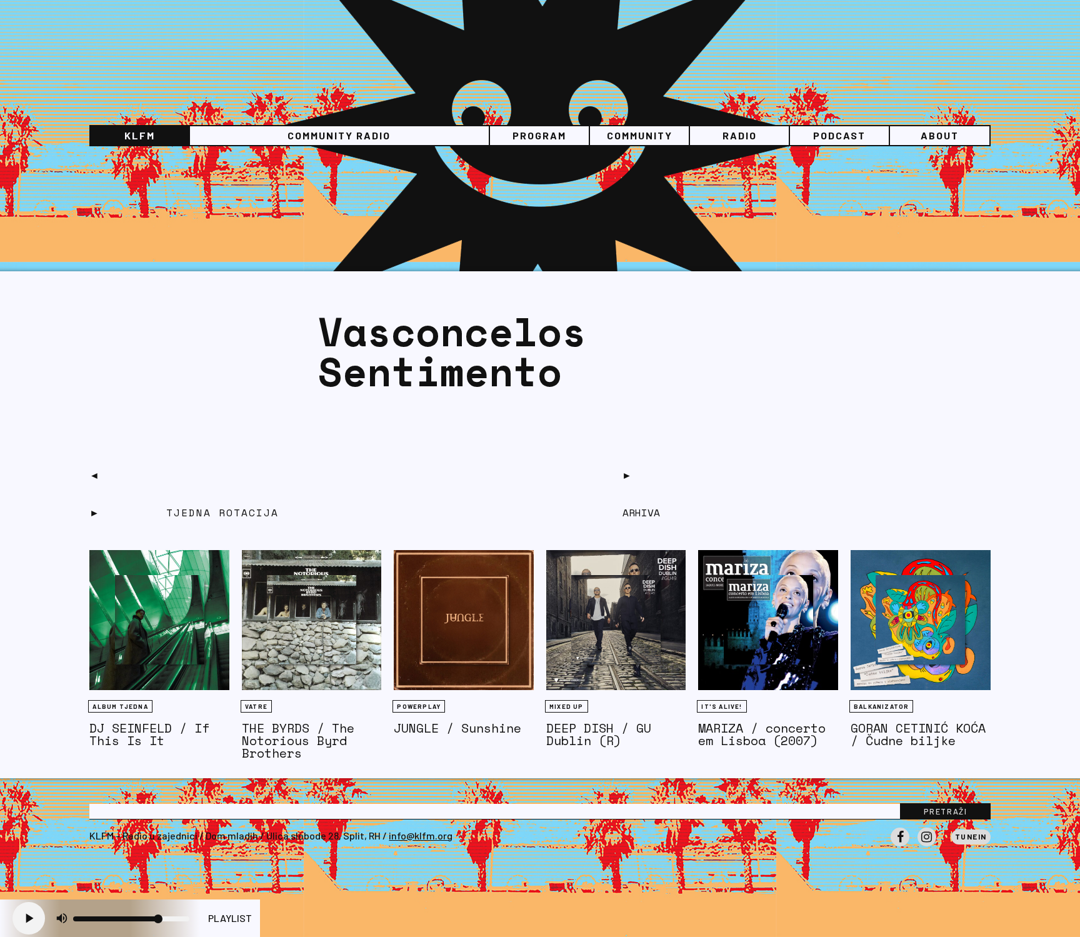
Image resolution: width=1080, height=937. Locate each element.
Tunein (971, 836)
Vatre (256, 706)
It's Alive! (721, 706)
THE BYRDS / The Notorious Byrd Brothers (298, 740)
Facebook (900, 845)
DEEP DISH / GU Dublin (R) (598, 734)
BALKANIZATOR (881, 706)
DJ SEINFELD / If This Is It (149, 734)
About (940, 135)
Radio (739, 135)
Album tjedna (120, 706)
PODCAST (839, 135)
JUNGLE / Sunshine (457, 728)
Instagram (927, 845)
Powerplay (419, 706)
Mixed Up (566, 706)
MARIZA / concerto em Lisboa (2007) (762, 734)
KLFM (139, 135)
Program (539, 135)
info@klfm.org (420, 835)
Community (639, 135)
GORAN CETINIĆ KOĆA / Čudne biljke (918, 734)
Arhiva (641, 512)
